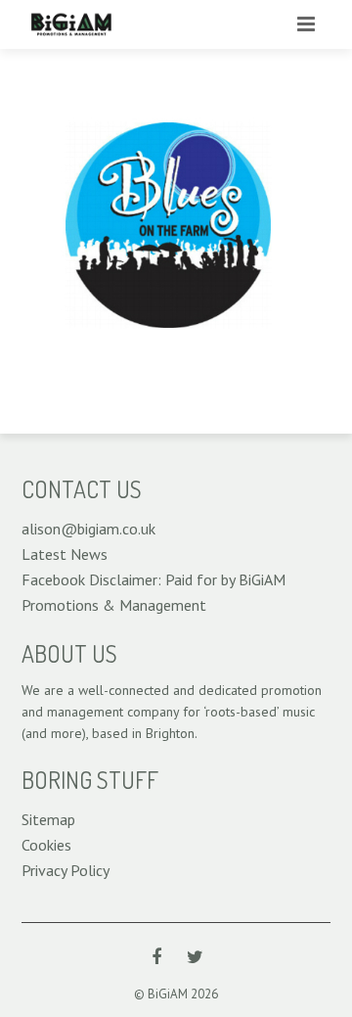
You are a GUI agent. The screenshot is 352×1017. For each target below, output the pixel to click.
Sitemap (48, 819)
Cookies (46, 845)
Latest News (65, 554)
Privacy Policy (66, 870)
